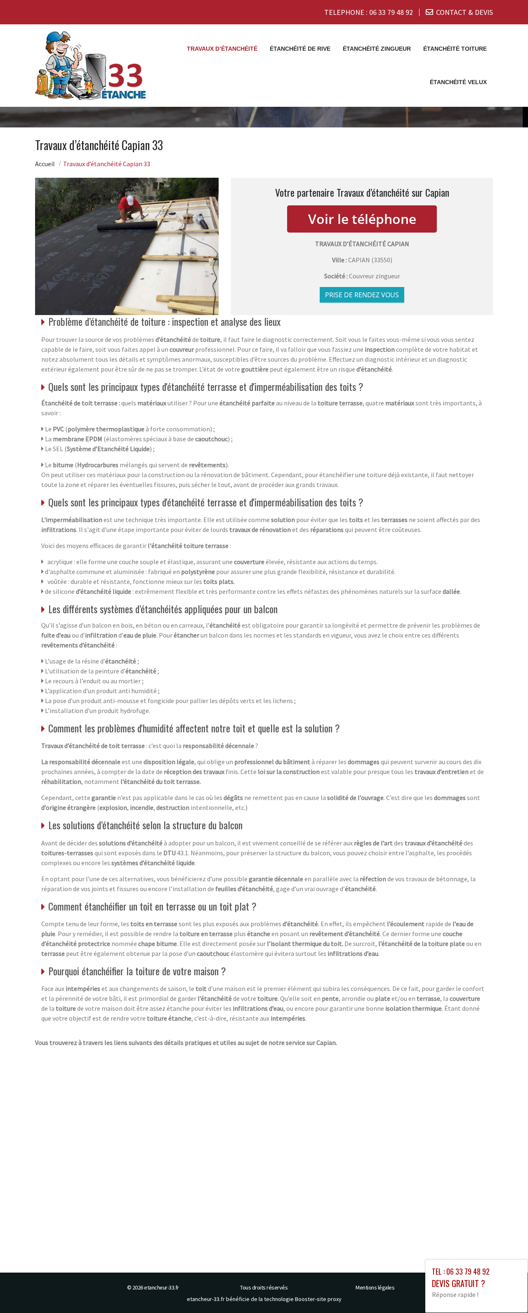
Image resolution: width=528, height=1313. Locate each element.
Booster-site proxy (318, 1299)
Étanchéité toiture (455, 48)
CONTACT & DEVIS (464, 12)
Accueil (45, 164)
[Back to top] (505, 1290)
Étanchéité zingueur (377, 48)
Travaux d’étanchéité (222, 48)
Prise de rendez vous (362, 294)
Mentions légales (375, 1287)
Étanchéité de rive (300, 48)
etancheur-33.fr (161, 1287)
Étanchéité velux (458, 82)
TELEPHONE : (368, 12)
